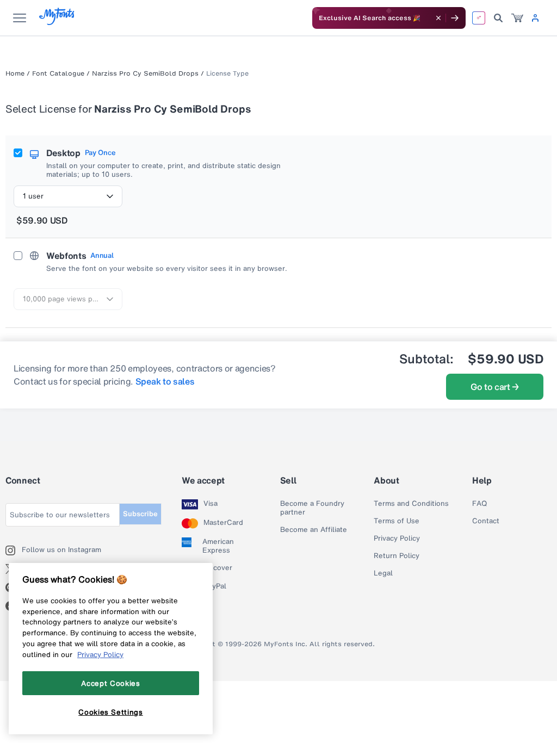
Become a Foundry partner (312, 508)
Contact (485, 521)
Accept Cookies (110, 683)
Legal (383, 573)
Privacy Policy (397, 538)
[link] (517, 18)
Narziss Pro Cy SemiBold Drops (145, 73)
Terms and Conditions (411, 503)
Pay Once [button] (100, 152)
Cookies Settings (110, 712)
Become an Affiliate (313, 529)
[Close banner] (438, 18)
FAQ (479, 503)
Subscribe (140, 514)
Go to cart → (495, 386)
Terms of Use (396, 521)
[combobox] (68, 196)
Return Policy (396, 556)
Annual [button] (101, 255)
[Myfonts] (57, 22)
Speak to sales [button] (165, 381)
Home (14, 73)
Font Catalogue (58, 73)
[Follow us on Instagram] (13, 550)
